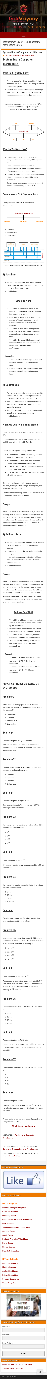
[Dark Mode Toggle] (39, 1372)
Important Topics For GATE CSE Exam (17, 1364)
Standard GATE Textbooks (12, 1368)
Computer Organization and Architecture (19, 55)
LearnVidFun (14, 1156)
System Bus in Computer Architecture (22, 52)
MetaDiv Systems (36, 1376)
